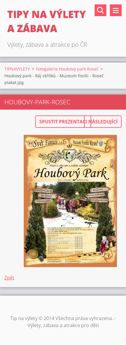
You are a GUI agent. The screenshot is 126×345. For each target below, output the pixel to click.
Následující (103, 121)
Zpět (9, 277)
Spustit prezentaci (63, 121)
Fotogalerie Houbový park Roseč (67, 69)
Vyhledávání (100, 10)
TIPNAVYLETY (17, 69)
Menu (116, 10)
